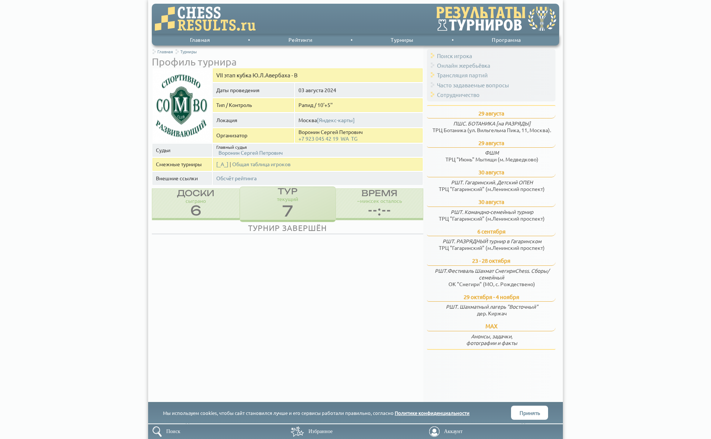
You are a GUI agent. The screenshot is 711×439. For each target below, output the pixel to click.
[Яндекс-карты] (336, 120)
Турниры (402, 39)
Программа (506, 39)
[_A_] (222, 164)
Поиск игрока (454, 55)
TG (354, 138)
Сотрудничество (458, 94)
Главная (200, 39)
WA (345, 138)
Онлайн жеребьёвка (463, 65)
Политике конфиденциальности (432, 413)
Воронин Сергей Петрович (250, 152)
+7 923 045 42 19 (318, 138)
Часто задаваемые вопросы (473, 84)
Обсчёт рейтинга (236, 178)
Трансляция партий (462, 74)
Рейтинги (300, 39)
